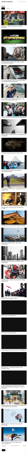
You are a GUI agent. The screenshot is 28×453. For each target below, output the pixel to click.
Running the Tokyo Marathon (8, 332)
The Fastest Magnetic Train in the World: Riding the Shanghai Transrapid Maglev (13, 81)
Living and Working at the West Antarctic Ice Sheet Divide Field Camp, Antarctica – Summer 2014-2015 (13, 387)
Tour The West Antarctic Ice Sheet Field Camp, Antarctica (11, 443)
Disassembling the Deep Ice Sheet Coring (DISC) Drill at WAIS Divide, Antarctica (13, 406)
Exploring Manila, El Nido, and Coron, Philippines (13, 350)
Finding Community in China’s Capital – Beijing (13, 225)
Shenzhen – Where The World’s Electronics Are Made (12, 27)
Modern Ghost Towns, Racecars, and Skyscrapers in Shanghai (13, 135)
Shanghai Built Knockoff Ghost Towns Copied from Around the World (12, 62)
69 (18, 445)
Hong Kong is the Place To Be (8, 44)
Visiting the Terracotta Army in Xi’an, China (12, 153)
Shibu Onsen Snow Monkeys (8, 315)
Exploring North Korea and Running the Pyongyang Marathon (11, 171)
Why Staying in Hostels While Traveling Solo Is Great (12, 208)
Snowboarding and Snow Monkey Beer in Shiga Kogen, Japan (13, 280)
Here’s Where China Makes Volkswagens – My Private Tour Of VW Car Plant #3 (12, 99)
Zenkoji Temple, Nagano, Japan (9, 298)
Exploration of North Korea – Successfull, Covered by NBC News (13, 189)
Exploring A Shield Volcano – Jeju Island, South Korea (11, 243)
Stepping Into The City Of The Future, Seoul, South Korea (12, 262)
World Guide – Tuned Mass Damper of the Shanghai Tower (12, 368)
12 (16, 445)
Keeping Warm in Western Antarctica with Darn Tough (11, 424)
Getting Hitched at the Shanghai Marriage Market (13, 117)
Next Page (25, 445)
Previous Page (3, 445)
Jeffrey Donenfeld (7, 1)
